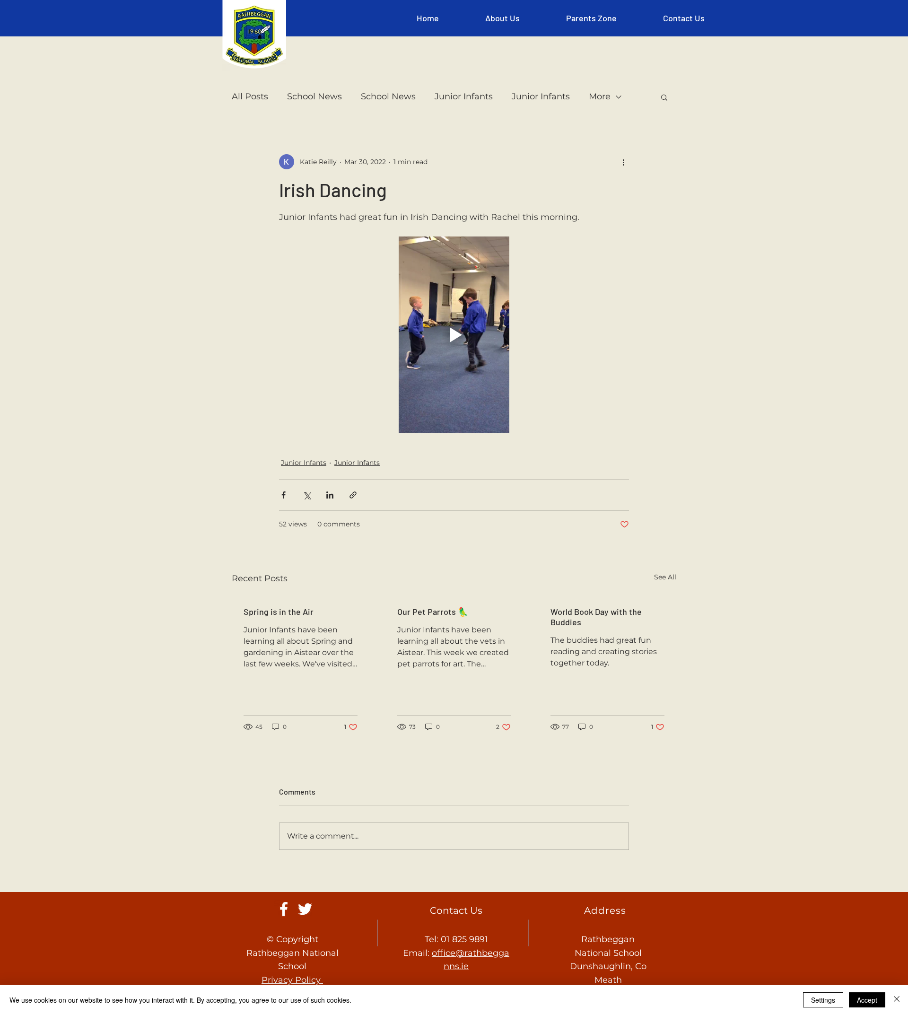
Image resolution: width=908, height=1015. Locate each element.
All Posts (250, 96)
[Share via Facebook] (283, 494)
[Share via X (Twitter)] (306, 494)
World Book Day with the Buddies (596, 616)
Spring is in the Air (279, 611)
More (600, 96)
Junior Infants (464, 96)
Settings (823, 1000)
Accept (867, 1000)
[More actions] (623, 161)
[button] (502, 18)
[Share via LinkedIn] (329, 494)
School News (314, 96)
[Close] (896, 999)
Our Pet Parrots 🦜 (432, 611)
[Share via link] (353, 494)
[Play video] (454, 334)
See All (665, 577)
